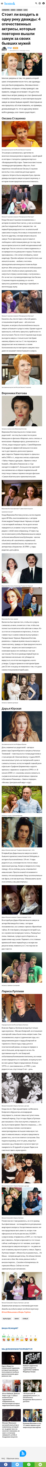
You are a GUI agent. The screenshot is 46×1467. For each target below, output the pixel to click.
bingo (10, 48)
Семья (19, 10)
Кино (13, 10)
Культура (6, 10)
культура (7, 1318)
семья (25, 1318)
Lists (25, 10)
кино (17, 1318)
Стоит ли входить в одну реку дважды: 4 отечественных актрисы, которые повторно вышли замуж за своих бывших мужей (21, 28)
